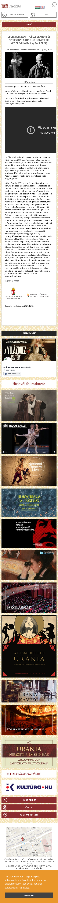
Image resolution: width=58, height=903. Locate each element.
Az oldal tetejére (29, 814)
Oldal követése (13, 374)
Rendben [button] (29, 895)
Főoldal (29, 807)
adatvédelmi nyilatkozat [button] (17, 887)
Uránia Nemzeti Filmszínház (17, 367)
